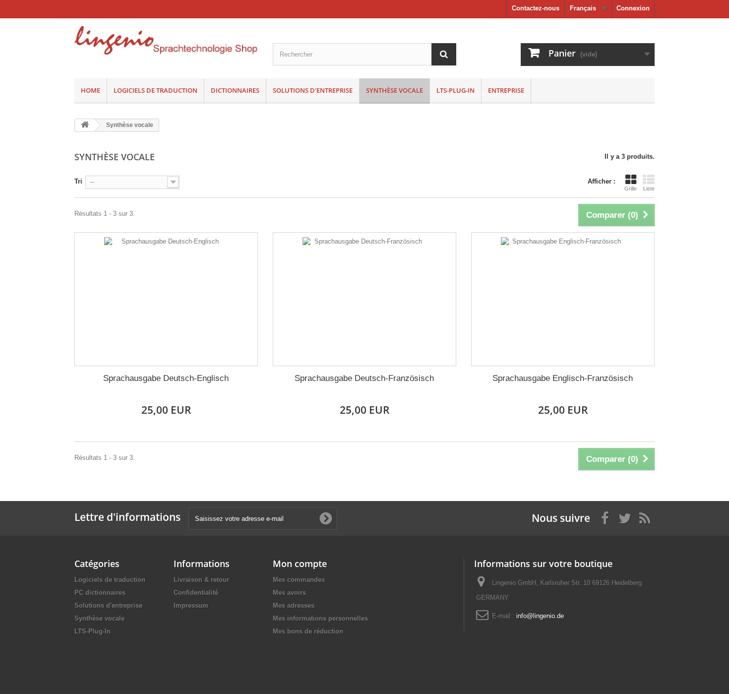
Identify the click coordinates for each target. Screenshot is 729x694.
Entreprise (506, 90)
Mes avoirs (289, 592)
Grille (630, 188)
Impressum (191, 605)
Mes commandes (299, 579)
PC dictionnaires (99, 592)
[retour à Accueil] (84, 125)
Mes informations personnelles (320, 618)
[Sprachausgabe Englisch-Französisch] (563, 299)
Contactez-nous (535, 8)
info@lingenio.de (540, 616)
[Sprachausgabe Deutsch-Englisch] (166, 299)
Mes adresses (293, 605)
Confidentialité (196, 592)
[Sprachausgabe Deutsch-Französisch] (364, 299)
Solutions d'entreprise (313, 90)
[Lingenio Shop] (166, 40)
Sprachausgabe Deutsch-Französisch (364, 378)
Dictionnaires (235, 90)
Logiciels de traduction (155, 90)
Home (90, 90)
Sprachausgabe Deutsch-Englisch (166, 378)
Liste (649, 188)
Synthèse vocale (394, 90)
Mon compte (300, 563)
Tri (78, 181)
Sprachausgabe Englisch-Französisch (562, 378)
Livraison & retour (201, 579)
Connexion (633, 8)
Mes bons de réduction (308, 631)
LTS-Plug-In (455, 90)
